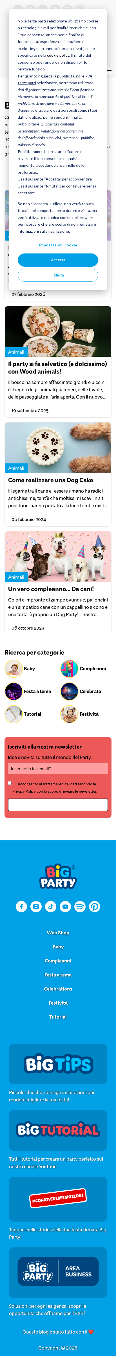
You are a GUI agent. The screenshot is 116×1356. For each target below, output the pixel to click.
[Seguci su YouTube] (65, 907)
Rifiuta (58, 275)
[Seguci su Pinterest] (94, 907)
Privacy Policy (24, 791)
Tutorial (58, 1017)
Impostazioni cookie (58, 245)
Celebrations (58, 988)
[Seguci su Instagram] (36, 907)
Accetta (58, 259)
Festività (58, 1003)
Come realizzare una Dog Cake (50, 480)
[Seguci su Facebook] (21, 907)
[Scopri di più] (58, 1076)
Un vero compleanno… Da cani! (51, 589)
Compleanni (58, 960)
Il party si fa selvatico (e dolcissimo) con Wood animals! (57, 367)
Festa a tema (58, 974)
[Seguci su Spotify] (80, 907)
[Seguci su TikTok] (50, 907)
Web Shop (58, 932)
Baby (58, 946)
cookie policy (58, 55)
